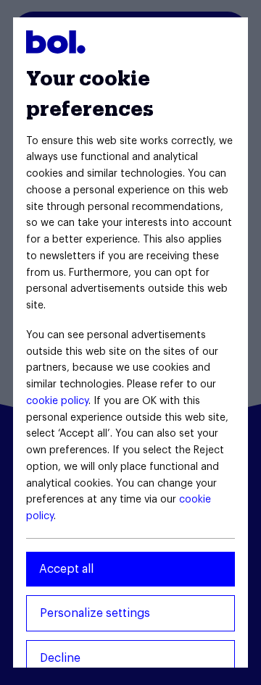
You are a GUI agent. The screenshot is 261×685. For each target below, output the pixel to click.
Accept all (66, 569)
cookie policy (57, 401)
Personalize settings (95, 613)
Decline (60, 658)
